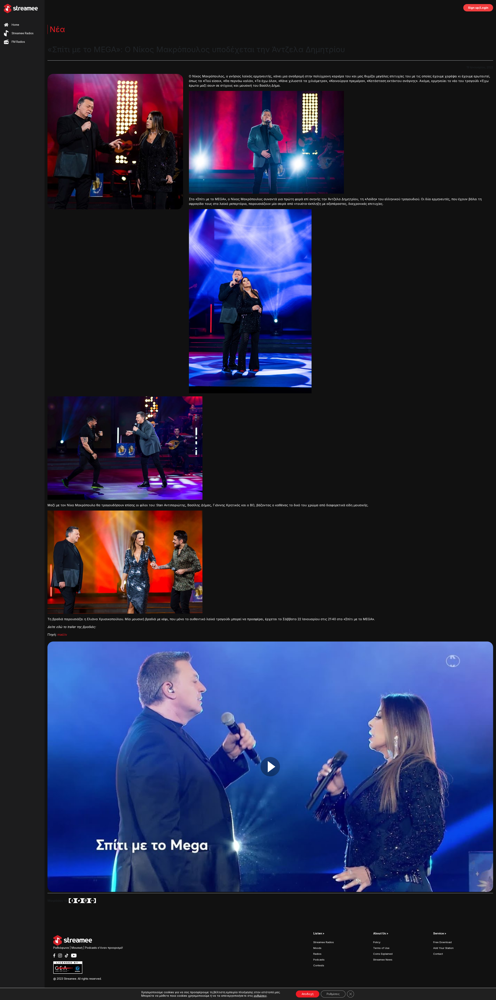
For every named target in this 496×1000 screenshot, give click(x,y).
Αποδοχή (307, 994)
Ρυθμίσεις (333, 994)
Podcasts (319, 959)
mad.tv (61, 634)
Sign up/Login (478, 7)
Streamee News (382, 959)
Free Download (442, 942)
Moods (317, 948)
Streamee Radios (323, 942)
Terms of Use (381, 948)
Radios (317, 953)
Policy (376, 942)
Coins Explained (383, 953)
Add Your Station (443, 948)
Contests (318, 965)
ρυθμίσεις (260, 995)
